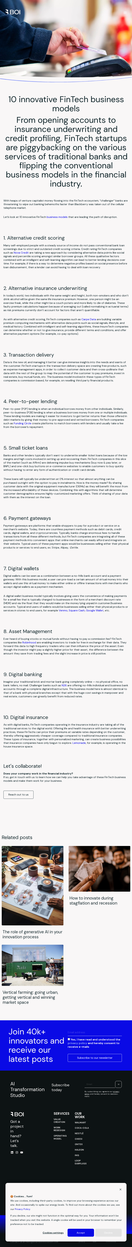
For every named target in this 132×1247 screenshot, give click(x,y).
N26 (64, 685)
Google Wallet (95, 610)
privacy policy (77, 1043)
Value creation (59, 1121)
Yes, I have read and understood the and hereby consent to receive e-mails (94, 1043)
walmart (80, 1122)
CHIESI (78, 1138)
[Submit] (118, 1084)
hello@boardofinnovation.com (42, 1241)
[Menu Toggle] (125, 12)
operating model (60, 1137)
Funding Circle (22, 423)
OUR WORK (80, 1115)
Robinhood (29, 642)
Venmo (63, 610)
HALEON (79, 1149)
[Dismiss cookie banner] (120, 1190)
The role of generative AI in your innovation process (32, 934)
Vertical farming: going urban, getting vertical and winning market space (30, 997)
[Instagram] (17, 1152)
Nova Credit (21, 252)
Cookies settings (53, 1232)
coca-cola (82, 1127)
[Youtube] (21, 1152)
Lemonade (79, 743)
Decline (108, 1232)
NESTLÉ (79, 1133)
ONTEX (79, 1144)
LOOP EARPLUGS (81, 1162)
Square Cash (77, 610)
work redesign (59, 1129)
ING (77, 1155)
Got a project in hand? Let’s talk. (17, 1133)
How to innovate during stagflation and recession (93, 900)
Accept (81, 1232)
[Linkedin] (12, 1152)
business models (57, 217)
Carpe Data (88, 319)
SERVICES (62, 1113)
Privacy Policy (22, 1209)
